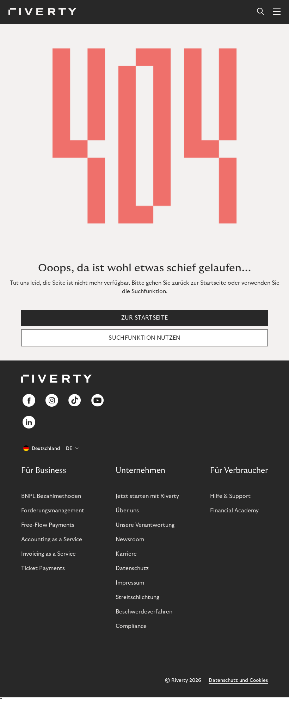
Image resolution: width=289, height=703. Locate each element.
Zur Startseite (144, 318)
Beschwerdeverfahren (144, 612)
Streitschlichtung (137, 597)
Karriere (126, 554)
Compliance (131, 626)
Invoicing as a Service (48, 554)
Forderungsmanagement (52, 510)
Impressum (130, 583)
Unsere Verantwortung (145, 525)
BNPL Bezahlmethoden (51, 496)
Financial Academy (234, 510)
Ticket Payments (43, 568)
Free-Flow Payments (47, 525)
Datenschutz (132, 568)
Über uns (127, 510)
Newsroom (130, 539)
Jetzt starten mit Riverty (147, 496)
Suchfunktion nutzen (144, 338)
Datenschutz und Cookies (238, 680)
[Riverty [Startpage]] (42, 12)
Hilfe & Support (230, 496)
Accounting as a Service (51, 539)
